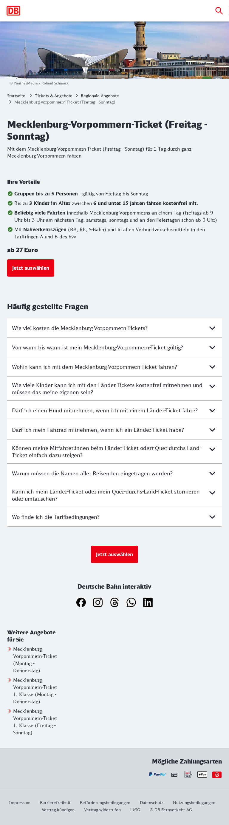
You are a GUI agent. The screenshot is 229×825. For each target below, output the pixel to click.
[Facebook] (81, 602)
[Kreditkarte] (174, 774)
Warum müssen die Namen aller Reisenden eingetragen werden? (92, 473)
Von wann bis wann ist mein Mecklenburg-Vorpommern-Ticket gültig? (97, 347)
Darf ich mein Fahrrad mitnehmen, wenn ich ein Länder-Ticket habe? (98, 429)
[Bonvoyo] (217, 774)
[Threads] (114, 602)
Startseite (16, 95)
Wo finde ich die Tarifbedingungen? (56, 516)
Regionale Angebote (100, 95)
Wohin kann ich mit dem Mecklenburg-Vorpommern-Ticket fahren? (94, 366)
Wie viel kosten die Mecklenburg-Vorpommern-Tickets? (80, 328)
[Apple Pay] (202, 774)
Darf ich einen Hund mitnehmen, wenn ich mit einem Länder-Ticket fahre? (105, 410)
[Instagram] (98, 602)
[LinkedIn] (148, 602)
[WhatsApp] (131, 602)
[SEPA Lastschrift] (188, 774)
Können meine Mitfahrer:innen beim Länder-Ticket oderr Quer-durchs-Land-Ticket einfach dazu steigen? (106, 451)
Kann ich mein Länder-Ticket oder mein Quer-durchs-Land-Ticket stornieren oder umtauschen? (106, 495)
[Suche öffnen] (219, 11)
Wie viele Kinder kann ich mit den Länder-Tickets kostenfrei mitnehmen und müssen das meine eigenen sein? (107, 388)
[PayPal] (157, 774)
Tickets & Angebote (53, 95)
